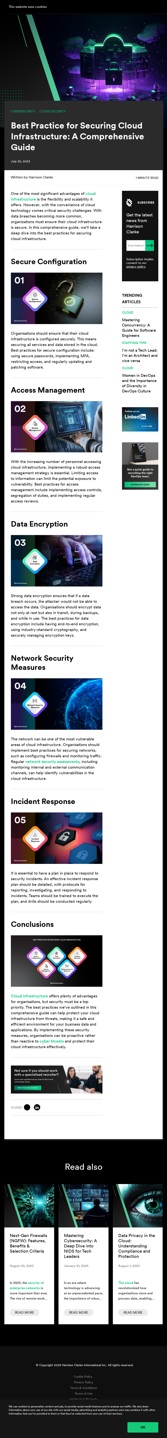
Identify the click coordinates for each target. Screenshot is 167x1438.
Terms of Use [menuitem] (84, 1393)
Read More (24, 1312)
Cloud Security (53, 111)
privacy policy (135, 266)
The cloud (125, 1283)
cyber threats (52, 1041)
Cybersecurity (23, 111)
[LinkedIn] (37, 1107)
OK (142, 1427)
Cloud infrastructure (29, 995)
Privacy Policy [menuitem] (83, 1382)
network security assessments (52, 761)
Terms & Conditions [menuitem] (83, 1388)
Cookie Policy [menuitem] (83, 1377)
